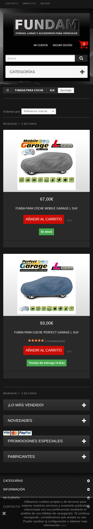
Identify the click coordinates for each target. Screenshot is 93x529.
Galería (45, 3)
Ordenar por (11, 111)
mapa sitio (29, 3)
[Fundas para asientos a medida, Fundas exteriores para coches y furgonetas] (46, 26)
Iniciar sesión (62, 45)
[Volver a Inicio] (7, 90)
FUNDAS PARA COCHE (29, 90)
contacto (11, 3)
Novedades (20, 420)
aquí (64, 525)
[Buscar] (81, 58)
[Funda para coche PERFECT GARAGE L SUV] (46, 285)
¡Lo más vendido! (26, 405)
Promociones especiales (35, 441)
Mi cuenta (41, 45)
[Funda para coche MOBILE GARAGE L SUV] (46, 161)
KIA (52, 90)
